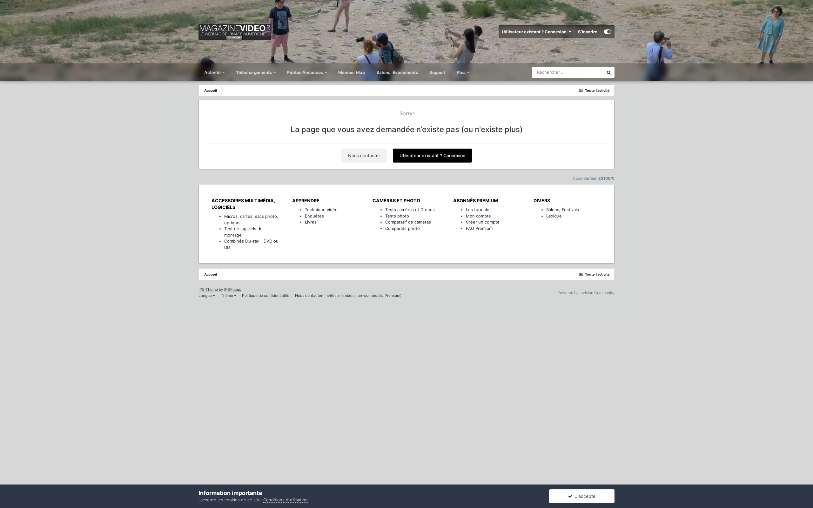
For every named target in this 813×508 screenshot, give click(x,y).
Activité (213, 72)
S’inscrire (587, 31)
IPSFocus (232, 289)
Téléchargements (254, 72)
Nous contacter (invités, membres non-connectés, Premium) (348, 295)
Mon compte (478, 215)
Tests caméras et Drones (410, 209)
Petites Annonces (305, 72)
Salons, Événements (397, 72)
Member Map (351, 72)
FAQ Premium (479, 228)
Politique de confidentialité (265, 295)
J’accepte (584, 496)
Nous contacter (364, 155)
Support (437, 72)
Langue (205, 295)
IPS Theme (208, 289)
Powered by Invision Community (586, 292)
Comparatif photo (402, 228)
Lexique (554, 215)
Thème (227, 295)
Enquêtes (314, 215)
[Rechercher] (609, 72)
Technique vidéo (321, 209)
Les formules (479, 209)
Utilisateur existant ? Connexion (535, 31)
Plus (462, 72)
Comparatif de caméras (408, 221)
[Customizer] (608, 31)
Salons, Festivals (562, 209)
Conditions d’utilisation (285, 499)
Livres (311, 221)
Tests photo (397, 215)
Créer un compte (483, 221)
